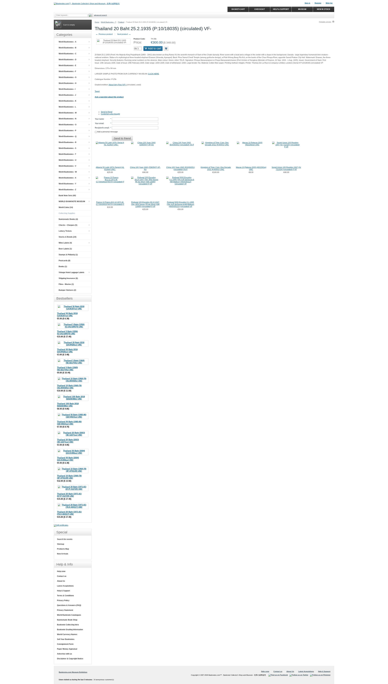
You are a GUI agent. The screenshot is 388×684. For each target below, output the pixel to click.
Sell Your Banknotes (65, 639)
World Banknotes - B (67, 48)
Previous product (104, 34)
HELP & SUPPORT (281, 9)
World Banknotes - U (67, 160)
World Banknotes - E (67, 65)
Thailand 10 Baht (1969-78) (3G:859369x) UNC (69, 386)
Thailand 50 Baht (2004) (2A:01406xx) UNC (68, 459)
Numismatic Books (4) (68, 219)
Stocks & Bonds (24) (67, 237)
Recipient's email (102, 128)
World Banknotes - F (67, 71)
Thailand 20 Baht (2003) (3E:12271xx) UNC (68, 441)
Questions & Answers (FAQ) (69, 605)
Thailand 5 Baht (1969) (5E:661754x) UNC (67, 368)
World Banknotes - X (67, 178)
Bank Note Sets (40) (67, 195)
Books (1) (63, 266)
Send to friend (106, 112)
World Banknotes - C (67, 54)
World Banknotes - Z (67, 190)
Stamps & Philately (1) (68, 255)
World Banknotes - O (67, 125)
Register (318, 3)
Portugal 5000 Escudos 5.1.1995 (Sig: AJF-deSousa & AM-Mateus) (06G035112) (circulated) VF (180, 204)
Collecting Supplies (67, 213)
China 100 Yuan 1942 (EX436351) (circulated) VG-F (180, 168)
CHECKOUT (259, 9)
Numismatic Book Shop (67, 620)
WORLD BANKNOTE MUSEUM (72, 201)
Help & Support (63, 591)
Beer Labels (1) (65, 249)
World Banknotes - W (68, 172)
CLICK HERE (153, 74)
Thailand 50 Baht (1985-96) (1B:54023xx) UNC (69, 423)
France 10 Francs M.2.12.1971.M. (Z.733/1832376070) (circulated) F (110, 203)
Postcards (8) (64, 261)
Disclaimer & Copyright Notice (70, 659)
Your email (99, 123)
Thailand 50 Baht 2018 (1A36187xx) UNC (67, 314)
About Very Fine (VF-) (118, 85)
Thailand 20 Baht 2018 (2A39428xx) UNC (67, 350)
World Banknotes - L (67, 107)
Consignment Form (65, 644)
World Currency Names (67, 634)
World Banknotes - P (67, 130)
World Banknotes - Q (67, 136)
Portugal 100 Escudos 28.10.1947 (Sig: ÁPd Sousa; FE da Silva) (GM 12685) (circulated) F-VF (145, 204)
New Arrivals (62, 554)
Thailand (121, 22)
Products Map (63, 549)
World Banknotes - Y (67, 184)
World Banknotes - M (68, 113)
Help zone (61, 571)
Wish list (329, 3)
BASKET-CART (238, 9)
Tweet (97, 91)
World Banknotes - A (67, 42)
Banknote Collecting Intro (68, 625)
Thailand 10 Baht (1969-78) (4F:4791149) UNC (69, 477)
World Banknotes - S (67, 148)
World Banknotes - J (67, 95)
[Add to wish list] (166, 48)
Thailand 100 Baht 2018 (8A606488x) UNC (68, 404)
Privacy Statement (65, 610)
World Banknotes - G (67, 77)
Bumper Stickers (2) (67, 290)
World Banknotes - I (67, 89)
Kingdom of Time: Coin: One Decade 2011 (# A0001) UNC (216, 168)
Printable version (325, 22)
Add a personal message (107, 132)
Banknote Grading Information (70, 630)
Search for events (64, 539)
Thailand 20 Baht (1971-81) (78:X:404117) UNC (69, 513)
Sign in (307, 3)
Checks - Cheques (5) (68, 225)
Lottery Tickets (65, 231)
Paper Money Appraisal (67, 649)
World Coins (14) (66, 207)
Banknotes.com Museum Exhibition (73, 672)
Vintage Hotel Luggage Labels (71, 272)
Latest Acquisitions (65, 586)
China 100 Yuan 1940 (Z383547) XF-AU (145, 168)
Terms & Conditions (65, 596)
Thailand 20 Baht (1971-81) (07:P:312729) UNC (69, 495)
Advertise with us (64, 654)
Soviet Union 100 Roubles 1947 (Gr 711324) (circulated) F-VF (286, 168)
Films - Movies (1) (66, 284)
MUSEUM (302, 9)
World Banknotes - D (67, 60)
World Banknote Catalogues (69, 615)
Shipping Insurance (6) (68, 278)
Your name (99, 119)
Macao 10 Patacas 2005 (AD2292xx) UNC (251, 168)
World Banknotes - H (67, 83)
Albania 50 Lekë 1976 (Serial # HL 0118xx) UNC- (110, 168)
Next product (124, 34)
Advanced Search (100, 15)
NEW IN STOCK (323, 9)
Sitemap (60, 544)
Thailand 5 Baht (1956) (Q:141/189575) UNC (67, 332)
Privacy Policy (63, 600)
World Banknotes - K (67, 101)
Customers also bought (110, 114)
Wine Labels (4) (65, 243)
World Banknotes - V (67, 166)
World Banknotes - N (67, 119)
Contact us (61, 576)
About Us (61, 581)
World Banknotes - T (108, 22)
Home (97, 22)
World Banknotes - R (67, 142)
